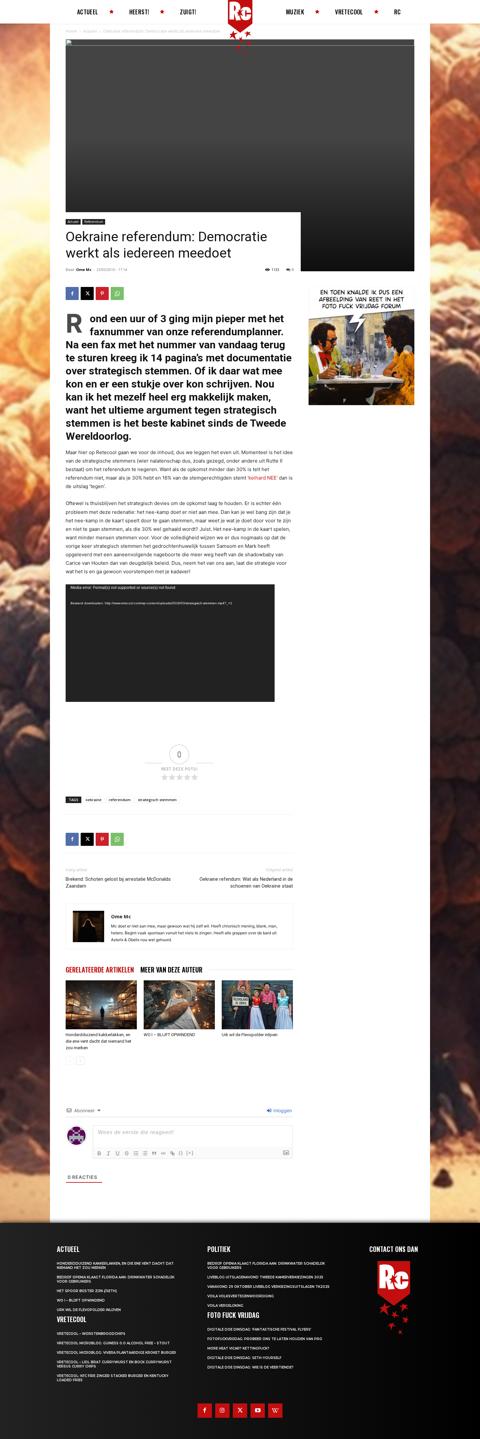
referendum (120, 799)
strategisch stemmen (157, 799)
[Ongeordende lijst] (145, 1153)
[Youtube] (257, 1410)
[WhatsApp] (117, 293)
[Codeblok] (163, 1153)
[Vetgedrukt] (99, 1153)
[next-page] (80, 1061)
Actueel (90, 31)
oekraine (94, 799)
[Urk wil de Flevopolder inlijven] (257, 1004)
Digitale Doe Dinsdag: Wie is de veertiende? (250, 1367)
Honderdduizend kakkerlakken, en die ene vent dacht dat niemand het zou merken (98, 1041)
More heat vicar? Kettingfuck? (238, 1348)
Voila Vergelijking (225, 1306)
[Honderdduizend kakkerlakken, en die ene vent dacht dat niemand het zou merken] (101, 1004)
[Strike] (126, 1153)
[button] (315, 349)
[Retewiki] (275, 1410)
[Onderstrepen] (117, 1153)
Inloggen (282, 1110)
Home (71, 31)
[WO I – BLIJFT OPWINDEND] (179, 1004)
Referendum (93, 221)
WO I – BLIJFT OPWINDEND (169, 1034)
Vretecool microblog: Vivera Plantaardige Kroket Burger (116, 1353)
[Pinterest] (102, 293)
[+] (190, 1152)
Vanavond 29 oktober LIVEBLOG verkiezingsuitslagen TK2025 (268, 1287)
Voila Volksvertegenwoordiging (240, 1296)
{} (181, 1152)
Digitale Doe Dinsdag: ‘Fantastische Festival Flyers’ (259, 1329)
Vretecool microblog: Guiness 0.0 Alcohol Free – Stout (113, 1343)
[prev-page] (70, 1061)
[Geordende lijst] (135, 1153)
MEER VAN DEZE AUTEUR (171, 969)
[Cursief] (108, 1153)
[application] (170, 643)
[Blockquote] (154, 1153)
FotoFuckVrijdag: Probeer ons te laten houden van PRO (264, 1339)
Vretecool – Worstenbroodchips (91, 1334)
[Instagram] (222, 1410)
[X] (87, 293)
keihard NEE (262, 478)
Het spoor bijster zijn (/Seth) (87, 1291)
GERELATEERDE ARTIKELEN (100, 969)
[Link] (172, 1153)
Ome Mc (83, 269)
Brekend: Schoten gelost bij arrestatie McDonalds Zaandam (118, 882)
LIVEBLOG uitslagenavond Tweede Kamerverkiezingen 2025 (265, 1277)
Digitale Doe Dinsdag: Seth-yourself (244, 1358)
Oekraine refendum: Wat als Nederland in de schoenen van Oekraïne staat (246, 882)
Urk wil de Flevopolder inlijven (250, 1034)
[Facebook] (72, 293)
